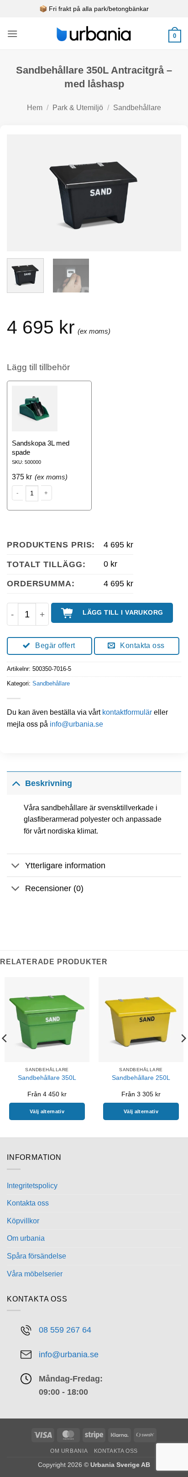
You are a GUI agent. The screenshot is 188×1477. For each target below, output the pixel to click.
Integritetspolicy (32, 1186)
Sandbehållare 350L (47, 1077)
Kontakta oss (28, 1203)
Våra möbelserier (35, 1274)
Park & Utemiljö (77, 108)
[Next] (166, 192)
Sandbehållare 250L (141, 1077)
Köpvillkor (23, 1221)
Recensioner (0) (54, 888)
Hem (34, 108)
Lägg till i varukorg (123, 612)
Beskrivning (48, 783)
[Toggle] (16, 783)
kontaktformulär (127, 712)
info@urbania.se (76, 724)
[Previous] (22, 192)
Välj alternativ (47, 1111)
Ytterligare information (65, 865)
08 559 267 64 (65, 1329)
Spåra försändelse (36, 1256)
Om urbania (26, 1238)
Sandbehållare (137, 108)
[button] (12, 33)
